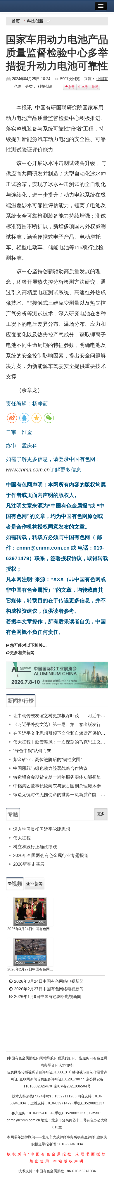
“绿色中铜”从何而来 (32, 750)
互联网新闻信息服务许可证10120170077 (52, 1079)
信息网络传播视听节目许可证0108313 (37, 1072)
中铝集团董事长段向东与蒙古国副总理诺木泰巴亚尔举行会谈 (60, 785)
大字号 (70, 87)
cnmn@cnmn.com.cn (24, 1120)
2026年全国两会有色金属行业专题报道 (50, 855)
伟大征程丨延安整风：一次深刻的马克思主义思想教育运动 (60, 741)
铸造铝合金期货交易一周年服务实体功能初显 (57, 776)
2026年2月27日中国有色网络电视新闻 (30, 969)
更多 (100, 814)
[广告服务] (82, 1058)
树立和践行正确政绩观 (35, 846)
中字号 (83, 87)
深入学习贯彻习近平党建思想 (41, 829)
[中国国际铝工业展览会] (57, 675)
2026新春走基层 (28, 864)
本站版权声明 (69, 1161)
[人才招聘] (65, 1065)
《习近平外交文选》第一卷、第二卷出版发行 (57, 724)
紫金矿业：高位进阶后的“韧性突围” (47, 759)
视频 (17, 884)
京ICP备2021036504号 (72, 1086)
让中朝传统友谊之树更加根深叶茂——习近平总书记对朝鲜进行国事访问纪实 (60, 715)
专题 (13, 814)
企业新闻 (34, 883)
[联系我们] (64, 1058)
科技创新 (45, 86)
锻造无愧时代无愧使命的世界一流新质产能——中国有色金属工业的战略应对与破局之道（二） (60, 794)
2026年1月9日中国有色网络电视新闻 (47, 996)
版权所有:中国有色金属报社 (40, 1154)
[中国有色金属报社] (22, 1058)
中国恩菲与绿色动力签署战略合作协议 (50, 768)
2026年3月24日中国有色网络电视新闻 (30, 929)
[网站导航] (47, 1058)
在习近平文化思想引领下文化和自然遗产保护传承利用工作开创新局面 (60, 733)
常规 (95, 87)
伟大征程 (22, 837)
